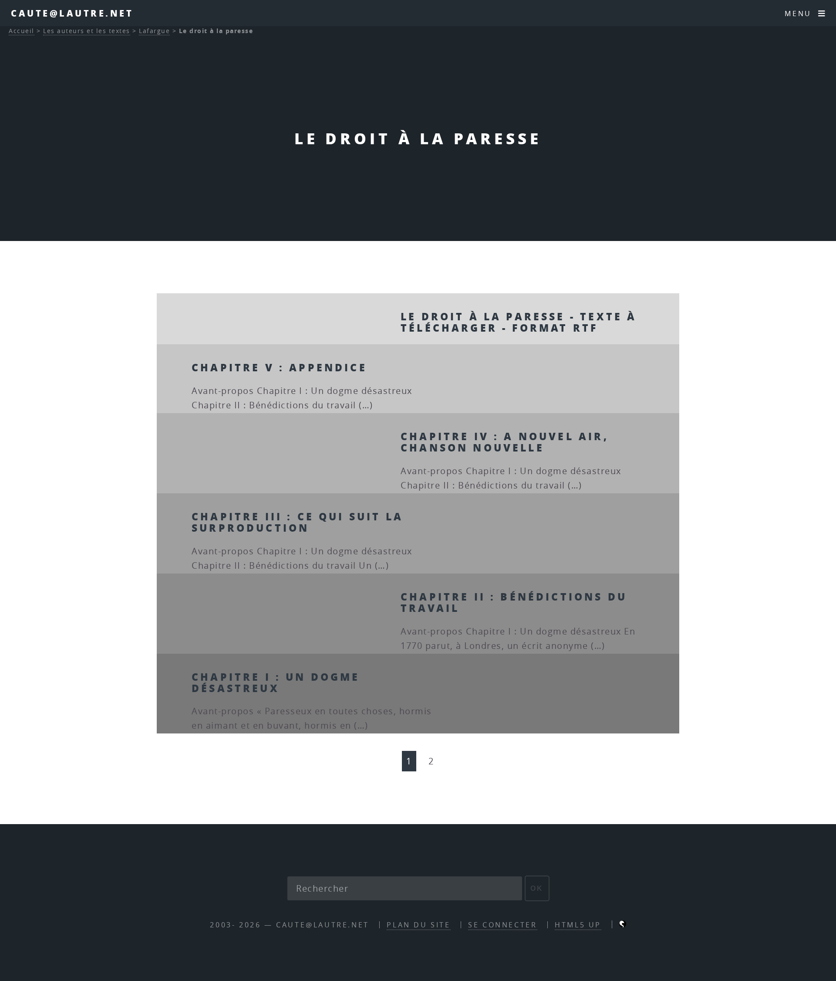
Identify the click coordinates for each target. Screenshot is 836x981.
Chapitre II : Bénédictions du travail (514, 602)
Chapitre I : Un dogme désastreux (276, 682)
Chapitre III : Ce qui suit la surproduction (297, 522)
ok (537, 888)
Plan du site (418, 925)
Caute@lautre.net (72, 13)
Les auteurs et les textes (86, 31)
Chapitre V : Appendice (279, 367)
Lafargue (154, 31)
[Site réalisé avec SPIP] (622, 925)
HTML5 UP (578, 925)
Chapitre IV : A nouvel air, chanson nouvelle (505, 442)
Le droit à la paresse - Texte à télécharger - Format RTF (519, 322)
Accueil (21, 31)
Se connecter (502, 925)
